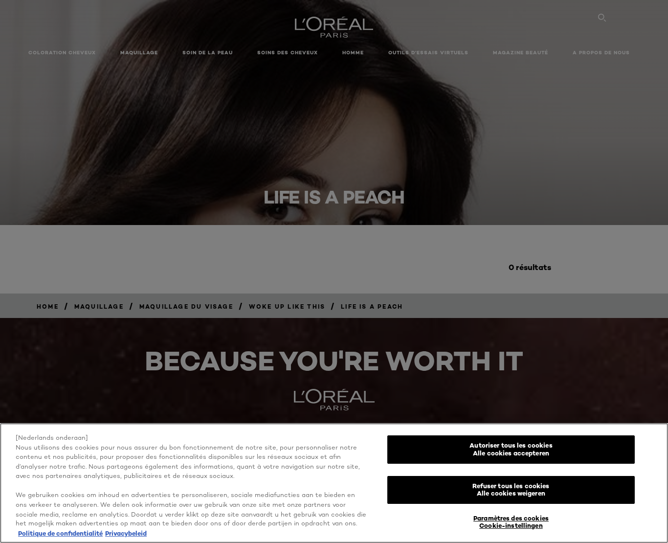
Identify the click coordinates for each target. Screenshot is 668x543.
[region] (334, 483)
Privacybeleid (126, 533)
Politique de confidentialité (60, 533)
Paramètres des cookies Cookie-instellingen (511, 522)
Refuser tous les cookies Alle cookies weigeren (510, 490)
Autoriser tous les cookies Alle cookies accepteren (510, 449)
